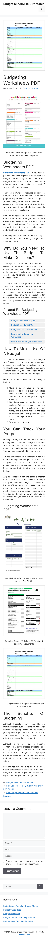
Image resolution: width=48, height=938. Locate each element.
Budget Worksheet (11, 914)
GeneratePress (24, 934)
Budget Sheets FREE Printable (23, 4)
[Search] (40, 886)
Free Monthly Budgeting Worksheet (22, 335)
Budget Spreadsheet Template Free (19, 917)
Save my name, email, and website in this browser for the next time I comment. (24, 862)
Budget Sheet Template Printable (18, 921)
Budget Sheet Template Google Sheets (20, 906)
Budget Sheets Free (12, 910)
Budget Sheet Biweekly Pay (23, 320)
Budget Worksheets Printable (24, 329)
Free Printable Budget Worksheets (26, 341)
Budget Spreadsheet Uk (22, 325)
